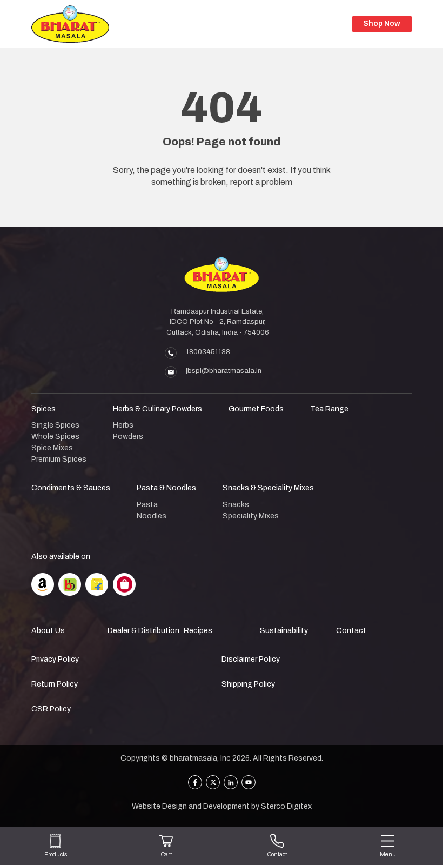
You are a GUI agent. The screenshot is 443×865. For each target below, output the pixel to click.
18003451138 (208, 352)
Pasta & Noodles (166, 488)
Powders (128, 436)
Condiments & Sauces (70, 488)
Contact (351, 631)
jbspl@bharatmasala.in (223, 371)
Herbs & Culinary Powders (157, 409)
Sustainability (284, 631)
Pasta (147, 505)
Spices (43, 409)
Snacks (236, 505)
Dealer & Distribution (143, 631)
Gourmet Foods (256, 409)
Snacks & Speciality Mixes (268, 488)
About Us (48, 631)
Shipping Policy (248, 684)
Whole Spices (55, 436)
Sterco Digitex (286, 806)
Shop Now (381, 23)
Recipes (198, 631)
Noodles (151, 516)
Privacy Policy (55, 659)
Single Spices (55, 425)
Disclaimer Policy (251, 659)
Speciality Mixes (251, 516)
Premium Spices (58, 459)
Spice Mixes (52, 448)
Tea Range (329, 409)
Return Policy (54, 684)
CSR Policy (51, 709)
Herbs (123, 425)
